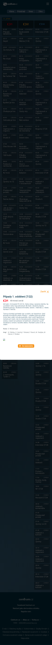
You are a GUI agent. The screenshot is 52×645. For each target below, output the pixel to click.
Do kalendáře (27, 346)
